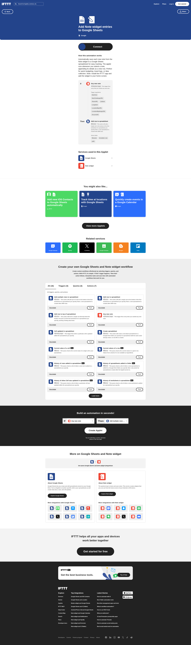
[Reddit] (131, 637)
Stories (60, 599)
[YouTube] (118, 637)
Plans (164, 4)
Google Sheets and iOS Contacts (80, 596)
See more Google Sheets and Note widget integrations (95, 465)
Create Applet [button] (95, 430)
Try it (90, 307)
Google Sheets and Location (79, 599)
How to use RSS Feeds (103, 610)
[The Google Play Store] (128, 597)
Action (57, 299)
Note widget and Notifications (79, 616)
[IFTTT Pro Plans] (72, 348)
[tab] (50, 286)
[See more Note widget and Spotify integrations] (136, 508)
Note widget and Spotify (78, 619)
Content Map (61, 613)
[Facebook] (106, 637)
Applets (60, 603)
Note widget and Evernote (78, 623)
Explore (156, 4)
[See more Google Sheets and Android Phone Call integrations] (70, 516)
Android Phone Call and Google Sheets (82, 610)
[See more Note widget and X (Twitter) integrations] (121, 516)
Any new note (96, 83)
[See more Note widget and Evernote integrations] (105, 516)
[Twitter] (123, 637)
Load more (95, 396)
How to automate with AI (104, 596)
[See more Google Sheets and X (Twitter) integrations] (55, 516)
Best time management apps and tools (108, 603)
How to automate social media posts (107, 623)
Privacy (92, 637)
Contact (86, 637)
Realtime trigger (109, 316)
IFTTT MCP (61, 606)
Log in (171, 4)
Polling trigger (59, 333)
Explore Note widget (107, 494)
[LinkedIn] (110, 637)
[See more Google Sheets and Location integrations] (70, 508)
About (98, 637)
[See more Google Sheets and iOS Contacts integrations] (55, 508)
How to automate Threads (104, 619)
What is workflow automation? (105, 606)
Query (57, 350)
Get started (182, 4)
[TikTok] (127, 637)
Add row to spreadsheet (99, 121)
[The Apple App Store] (128, 593)
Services (60, 596)
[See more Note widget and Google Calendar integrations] (105, 508)
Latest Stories (102, 593)
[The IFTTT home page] (6, 4)
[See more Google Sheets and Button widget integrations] (85, 508)
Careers (68, 637)
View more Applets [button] (95, 226)
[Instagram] (114, 637)
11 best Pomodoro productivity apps (107, 616)
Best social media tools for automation (108, 626)
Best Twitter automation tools (105, 599)
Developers (61, 637)
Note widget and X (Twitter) (78, 626)
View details (52, 307)
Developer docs (62, 623)
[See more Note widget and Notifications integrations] (121, 508)
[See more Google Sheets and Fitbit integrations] (85, 516)
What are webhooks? (103, 613)
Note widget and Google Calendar (80, 613)
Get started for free (95, 551)
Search (60, 616)
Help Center (61, 610)
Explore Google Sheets (57, 495)
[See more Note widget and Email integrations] (136, 516)
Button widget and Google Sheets (80, 603)
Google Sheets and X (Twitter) (79, 606)
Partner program (77, 637)
